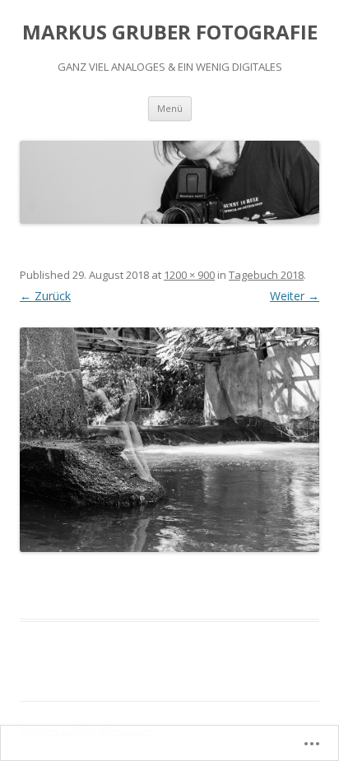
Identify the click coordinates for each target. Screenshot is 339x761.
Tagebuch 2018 (266, 274)
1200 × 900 (189, 274)
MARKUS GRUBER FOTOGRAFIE (170, 32)
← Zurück (45, 296)
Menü (170, 108)
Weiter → (294, 296)
